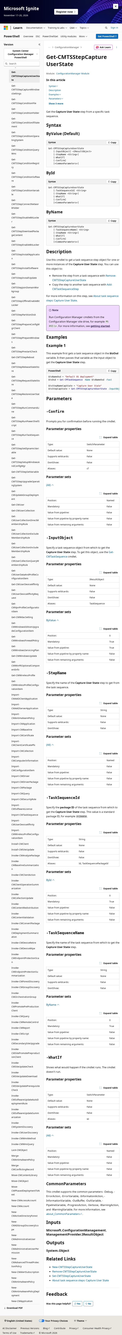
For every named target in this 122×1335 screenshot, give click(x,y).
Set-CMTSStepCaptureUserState (71, 1276)
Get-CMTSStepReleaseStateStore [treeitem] (25, 367)
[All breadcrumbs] (49, 47)
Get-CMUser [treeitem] (17, 504)
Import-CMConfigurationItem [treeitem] (22, 768)
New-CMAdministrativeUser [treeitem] (23, 1237)
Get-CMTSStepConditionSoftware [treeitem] (25, 176)
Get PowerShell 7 (107, 36)
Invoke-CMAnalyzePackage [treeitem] (25, 855)
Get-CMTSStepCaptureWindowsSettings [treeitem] (25, 89)
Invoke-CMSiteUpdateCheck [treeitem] (22, 1064)
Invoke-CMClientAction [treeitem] (23, 874)
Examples (54, 94)
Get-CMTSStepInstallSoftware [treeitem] (24, 266)
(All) (48, 485)
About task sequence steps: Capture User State (80, 1280)
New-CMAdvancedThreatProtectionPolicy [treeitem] (25, 1262)
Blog (45, 1328)
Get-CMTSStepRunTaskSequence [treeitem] (25, 434)
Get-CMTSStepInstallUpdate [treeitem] (24, 275)
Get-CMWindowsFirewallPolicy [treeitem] (25, 638)
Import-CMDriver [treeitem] (20, 776)
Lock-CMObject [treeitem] (19, 1150)
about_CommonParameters (63, 1214)
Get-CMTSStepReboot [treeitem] (22, 357)
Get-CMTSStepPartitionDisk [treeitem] (23, 312)
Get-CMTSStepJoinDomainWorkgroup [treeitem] (25, 287)
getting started (100, 326)
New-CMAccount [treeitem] (20, 1206)
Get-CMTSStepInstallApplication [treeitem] (25, 254)
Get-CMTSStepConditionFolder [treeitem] (25, 110)
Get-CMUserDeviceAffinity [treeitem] (25, 584)
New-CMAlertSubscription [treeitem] (25, 1272)
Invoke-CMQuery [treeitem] (20, 1016)
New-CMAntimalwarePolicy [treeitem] (22, 1279)
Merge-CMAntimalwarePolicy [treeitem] (22, 1157)
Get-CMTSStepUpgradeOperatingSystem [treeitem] (25, 481)
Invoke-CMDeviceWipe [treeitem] (23, 948)
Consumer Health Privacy (96, 1328)
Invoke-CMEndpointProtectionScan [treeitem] (25, 958)
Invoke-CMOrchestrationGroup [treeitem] (23, 995)
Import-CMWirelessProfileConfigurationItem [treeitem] (25, 834)
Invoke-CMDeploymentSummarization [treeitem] (25, 932)
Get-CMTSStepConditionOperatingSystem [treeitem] (25, 136)
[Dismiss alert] (115, 6)
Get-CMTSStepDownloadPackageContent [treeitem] (25, 231)
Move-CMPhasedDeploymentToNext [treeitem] (25, 1190)
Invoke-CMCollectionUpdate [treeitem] (22, 896)
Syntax (52, 86)
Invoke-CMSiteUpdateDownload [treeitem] (24, 1074)
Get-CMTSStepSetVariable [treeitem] (25, 471)
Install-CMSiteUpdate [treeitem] (22, 849)
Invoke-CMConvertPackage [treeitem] (25, 923)
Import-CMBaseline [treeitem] (21, 729)
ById (49, 880)
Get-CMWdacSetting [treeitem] (22, 617)
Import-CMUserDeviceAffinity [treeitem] (22, 822)
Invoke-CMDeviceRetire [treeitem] (23, 942)
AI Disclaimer (10, 1328)
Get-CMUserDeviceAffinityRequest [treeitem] (24, 593)
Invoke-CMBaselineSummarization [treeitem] (25, 865)
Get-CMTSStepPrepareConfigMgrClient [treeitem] (25, 324)
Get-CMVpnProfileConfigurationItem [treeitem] (25, 607)
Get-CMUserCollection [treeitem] (23, 510)
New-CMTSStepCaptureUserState (72, 1267)
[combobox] (22, 54)
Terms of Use (9, 1332)
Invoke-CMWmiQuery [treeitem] (22, 1144)
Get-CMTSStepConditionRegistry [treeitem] (25, 163)
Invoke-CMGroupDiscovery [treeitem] (25, 987)
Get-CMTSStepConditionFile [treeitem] (23, 101)
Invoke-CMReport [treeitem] (20, 1027)
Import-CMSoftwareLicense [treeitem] (21, 807)
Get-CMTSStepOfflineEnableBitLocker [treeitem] (25, 301)
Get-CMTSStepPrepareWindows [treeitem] (25, 338)
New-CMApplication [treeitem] (22, 1301)
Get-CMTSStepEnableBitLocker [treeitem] (25, 242)
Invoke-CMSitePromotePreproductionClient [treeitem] (25, 1053)
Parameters (55, 98)
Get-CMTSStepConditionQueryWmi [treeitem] (25, 149)
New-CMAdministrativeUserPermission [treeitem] (25, 1248)
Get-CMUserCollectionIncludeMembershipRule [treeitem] (24, 547)
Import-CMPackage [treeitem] (21, 787)
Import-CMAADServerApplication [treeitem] (24, 706)
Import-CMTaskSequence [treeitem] (24, 814)
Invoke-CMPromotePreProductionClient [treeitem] (25, 1006)
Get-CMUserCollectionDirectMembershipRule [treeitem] (25, 520)
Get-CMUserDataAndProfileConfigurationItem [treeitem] (24, 574)
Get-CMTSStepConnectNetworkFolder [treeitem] (25, 204)
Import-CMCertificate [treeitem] (22, 735)
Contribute (59, 1328)
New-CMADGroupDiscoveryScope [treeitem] (24, 1225)
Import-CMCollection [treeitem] (22, 750)
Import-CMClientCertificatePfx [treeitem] (23, 743)
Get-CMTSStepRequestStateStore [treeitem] (25, 380)
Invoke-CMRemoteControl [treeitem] (25, 1022)
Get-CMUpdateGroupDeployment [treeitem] (25, 495)
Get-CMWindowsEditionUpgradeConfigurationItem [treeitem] (25, 627)
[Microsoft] (6, 28)
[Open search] (106, 28)
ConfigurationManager (67, 47)
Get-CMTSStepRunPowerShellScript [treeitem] (25, 421)
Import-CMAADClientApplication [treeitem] (24, 696)
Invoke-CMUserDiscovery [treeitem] (24, 1132)
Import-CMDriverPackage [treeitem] (24, 781)
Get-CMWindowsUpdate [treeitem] (24, 655)
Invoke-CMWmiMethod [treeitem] (23, 1138)
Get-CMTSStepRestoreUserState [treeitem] (25, 394)
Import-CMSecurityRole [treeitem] (23, 799)
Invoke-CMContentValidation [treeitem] (22, 915)
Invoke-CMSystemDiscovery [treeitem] (22, 1124)
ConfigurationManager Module (72, 73)
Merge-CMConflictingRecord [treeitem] (22, 1167)
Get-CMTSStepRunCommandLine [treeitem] (25, 407)
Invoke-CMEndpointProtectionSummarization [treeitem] (24, 971)
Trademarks (26, 1332)
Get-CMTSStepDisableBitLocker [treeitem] (25, 217)
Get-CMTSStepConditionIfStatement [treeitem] (25, 122)
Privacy (73, 1328)
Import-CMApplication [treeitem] (23, 723)
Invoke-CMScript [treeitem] (20, 1033)
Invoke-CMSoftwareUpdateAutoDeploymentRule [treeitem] (25, 1099)
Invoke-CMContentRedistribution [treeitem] (25, 905)
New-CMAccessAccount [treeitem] (23, 1200)
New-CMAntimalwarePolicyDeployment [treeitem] (25, 1291)
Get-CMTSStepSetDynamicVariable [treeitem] (25, 448)
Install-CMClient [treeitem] (20, 843)
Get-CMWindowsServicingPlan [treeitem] (25, 648)
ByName (51, 1004)
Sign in (114, 27)
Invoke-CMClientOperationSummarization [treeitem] (25, 884)
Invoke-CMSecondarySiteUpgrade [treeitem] (25, 1041)
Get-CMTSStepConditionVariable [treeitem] (25, 190)
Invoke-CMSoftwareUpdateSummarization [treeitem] (25, 1113)
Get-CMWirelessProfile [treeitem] (23, 675)
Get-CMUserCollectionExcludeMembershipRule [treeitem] (25, 533)
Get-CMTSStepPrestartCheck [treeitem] (24, 349)
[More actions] (116, 47)
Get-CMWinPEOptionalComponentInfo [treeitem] (25, 665)
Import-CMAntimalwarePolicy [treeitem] (22, 716)
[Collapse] (39, 44)
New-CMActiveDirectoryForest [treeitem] (24, 1213)
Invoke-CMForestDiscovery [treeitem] (25, 981)
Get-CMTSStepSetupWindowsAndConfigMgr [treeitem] (25, 462)
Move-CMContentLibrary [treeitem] (24, 1175)
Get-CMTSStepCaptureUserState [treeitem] (25, 76)
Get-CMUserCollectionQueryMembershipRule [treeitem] (25, 561)
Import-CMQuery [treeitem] (20, 793)
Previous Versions (29, 1328)
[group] (82, 382)
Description (55, 90)
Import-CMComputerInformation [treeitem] (24, 758)
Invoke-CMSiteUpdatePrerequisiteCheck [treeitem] (25, 1086)
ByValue (51, 620)
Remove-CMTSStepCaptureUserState (74, 1271)
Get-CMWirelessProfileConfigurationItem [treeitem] (25, 685)
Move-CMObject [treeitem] (19, 1180)
